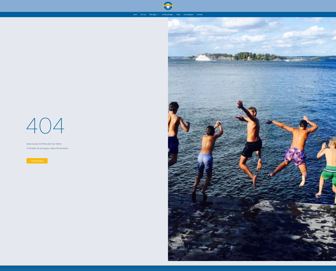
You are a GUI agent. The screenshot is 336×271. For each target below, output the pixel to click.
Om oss (143, 14)
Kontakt (199, 14)
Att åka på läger (167, 14)
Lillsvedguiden (188, 14)
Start (135, 14)
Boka (178, 14)
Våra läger (153, 14)
